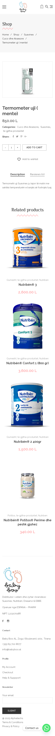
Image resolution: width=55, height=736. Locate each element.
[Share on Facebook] (13, 136)
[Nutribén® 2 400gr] (27, 405)
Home (5, 34)
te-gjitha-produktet (13, 131)
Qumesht (11, 280)
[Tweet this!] (17, 136)
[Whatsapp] (46, 728)
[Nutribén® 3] (27, 248)
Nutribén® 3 (27, 284)
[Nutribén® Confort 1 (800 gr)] (27, 326)
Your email (8, 695)
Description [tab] (17, 174)
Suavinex (29, 34)
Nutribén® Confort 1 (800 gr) (27, 363)
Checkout (7, 672)
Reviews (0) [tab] (37, 174)
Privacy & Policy (10, 726)
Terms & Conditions (12, 722)
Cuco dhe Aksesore (13, 38)
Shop (16, 34)
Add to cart (34, 147)
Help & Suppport (11, 677)
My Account (8, 667)
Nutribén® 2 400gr (27, 442)
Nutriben (44, 280)
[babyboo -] (23, 7)
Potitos (11, 515)
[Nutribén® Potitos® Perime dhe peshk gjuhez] (27, 483)
